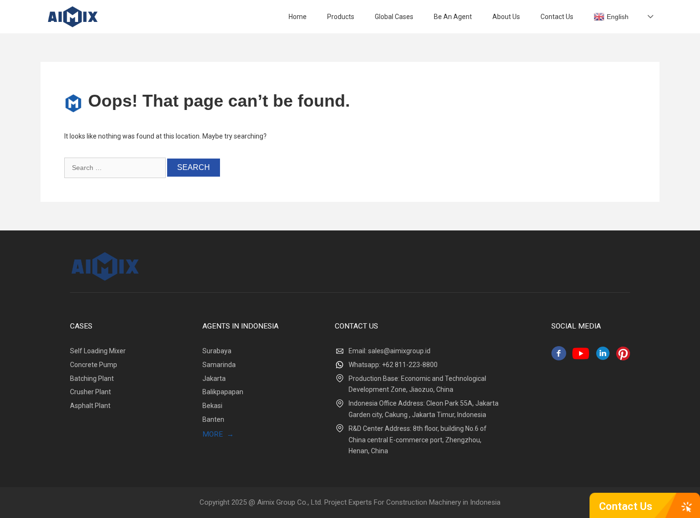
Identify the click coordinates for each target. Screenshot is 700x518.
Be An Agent (453, 16)
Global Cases (394, 16)
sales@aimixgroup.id (399, 351)
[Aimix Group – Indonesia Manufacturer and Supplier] (73, 17)
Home (298, 16)
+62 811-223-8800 (410, 365)
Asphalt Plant (90, 405)
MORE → (218, 434)
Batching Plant (92, 378)
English (618, 16)
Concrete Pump (93, 365)
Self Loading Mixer (98, 351)
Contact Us (625, 506)
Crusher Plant (90, 392)
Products (340, 16)
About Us (506, 16)
